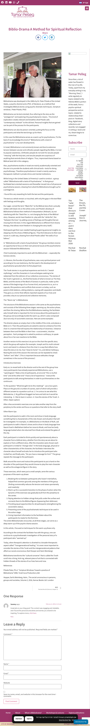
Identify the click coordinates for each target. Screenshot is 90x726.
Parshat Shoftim (82, 249)
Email (6, 673)
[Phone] (18, 2)
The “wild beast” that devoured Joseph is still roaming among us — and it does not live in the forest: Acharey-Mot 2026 (72, 222)
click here (32, 613)
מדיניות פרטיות (65, 720)
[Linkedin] (6, 2)
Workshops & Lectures (55, 713)
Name (6, 664)
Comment (8, 634)
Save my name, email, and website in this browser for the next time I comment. (30, 695)
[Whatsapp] (14, 2)
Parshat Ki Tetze (72, 249)
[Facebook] (2, 2)
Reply (12, 616)
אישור (29, 718)
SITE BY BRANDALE (7, 724)
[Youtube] (10, 2)
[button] (87, 8)
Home (8, 713)
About (17, 713)
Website (7, 683)
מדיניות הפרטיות (70, 169)
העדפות (19, 718)
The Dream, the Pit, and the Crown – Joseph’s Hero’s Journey (83, 210)
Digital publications (76, 713)
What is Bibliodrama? (33, 713)
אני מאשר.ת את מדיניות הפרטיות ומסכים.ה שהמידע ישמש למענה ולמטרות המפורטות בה (75, 169)
